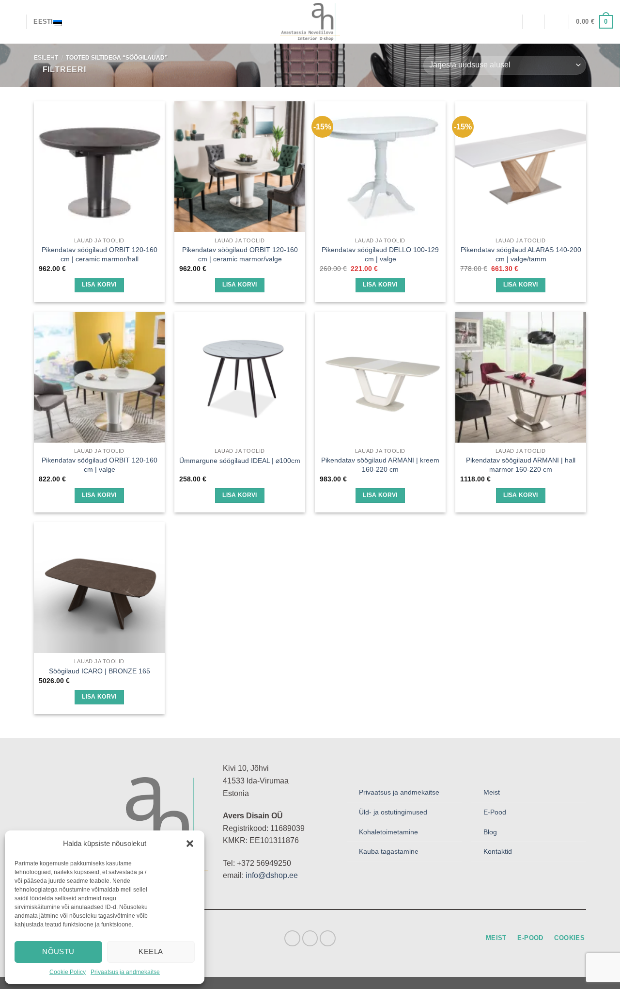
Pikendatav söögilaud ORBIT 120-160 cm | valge (99, 464)
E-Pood (494, 812)
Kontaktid (497, 851)
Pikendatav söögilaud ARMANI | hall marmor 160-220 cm (520, 464)
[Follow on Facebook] (292, 938)
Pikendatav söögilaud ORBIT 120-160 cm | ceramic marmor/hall (99, 254)
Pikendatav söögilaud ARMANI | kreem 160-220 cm (380, 464)
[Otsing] (511, 21)
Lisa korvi (99, 284)
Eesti (43, 21)
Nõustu (58, 951)
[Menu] (13, 21)
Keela (151, 951)
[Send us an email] (328, 938)
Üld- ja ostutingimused (393, 812)
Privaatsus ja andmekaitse (125, 972)
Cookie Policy (67, 972)
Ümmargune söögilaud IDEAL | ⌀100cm (239, 460)
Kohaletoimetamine (388, 832)
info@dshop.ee (272, 875)
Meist (491, 792)
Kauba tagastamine (388, 851)
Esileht (46, 57)
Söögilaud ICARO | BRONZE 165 (99, 671)
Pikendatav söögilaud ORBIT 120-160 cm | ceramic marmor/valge (240, 254)
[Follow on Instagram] (310, 938)
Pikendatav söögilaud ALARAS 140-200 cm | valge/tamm (521, 254)
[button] (190, 843)
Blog (490, 832)
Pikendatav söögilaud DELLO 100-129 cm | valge (380, 254)
